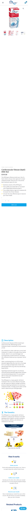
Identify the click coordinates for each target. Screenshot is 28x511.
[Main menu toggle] (2, 2)
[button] (23, 8)
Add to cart (14, 204)
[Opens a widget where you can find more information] (23, 508)
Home (2, 167)
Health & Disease (9, 167)
